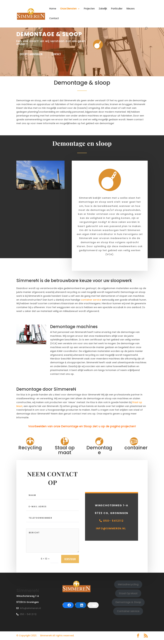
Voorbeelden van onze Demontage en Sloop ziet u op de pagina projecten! (82, 426)
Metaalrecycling (128, 584)
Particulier (116, 9)
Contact (54, 18)
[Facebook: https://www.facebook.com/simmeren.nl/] (69, 605)
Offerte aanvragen (31, 54)
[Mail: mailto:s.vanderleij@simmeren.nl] (94, 605)
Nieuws (130, 9)
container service (91, 299)
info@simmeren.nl (111, 528)
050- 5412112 (113, 521)
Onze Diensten (68, 9)
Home (52, 9)
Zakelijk (103, 9)
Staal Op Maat (128, 593)
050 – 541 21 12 (28, 614)
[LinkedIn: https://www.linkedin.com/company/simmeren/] (81, 605)
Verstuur (70, 559)
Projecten (89, 9)
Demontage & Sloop (128, 602)
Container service (128, 611)
